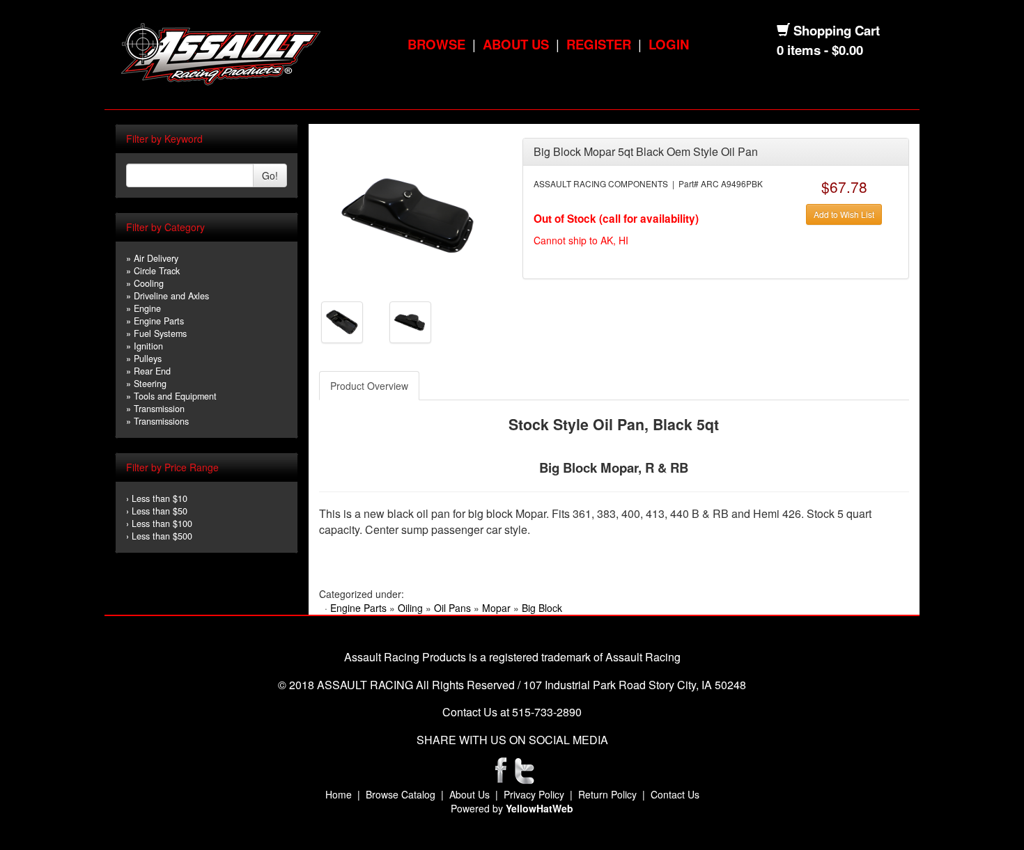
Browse (436, 44)
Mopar (496, 608)
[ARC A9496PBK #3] (410, 321)
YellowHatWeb (539, 808)
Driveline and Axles (171, 296)
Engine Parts (159, 321)
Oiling (410, 608)
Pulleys (148, 358)
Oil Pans (452, 608)
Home (338, 794)
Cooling (149, 283)
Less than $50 (159, 511)
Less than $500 (162, 536)
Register (598, 44)
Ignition (148, 346)
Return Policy (607, 794)
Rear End (152, 371)
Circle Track (157, 271)
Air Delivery (156, 258)
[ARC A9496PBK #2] (342, 321)
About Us (516, 44)
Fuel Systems (160, 333)
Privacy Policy (534, 794)
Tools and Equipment (175, 396)
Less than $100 (162, 523)
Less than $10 (159, 498)
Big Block (542, 608)
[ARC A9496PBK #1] (410, 214)
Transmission (159, 408)
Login (669, 44)
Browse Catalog (400, 794)
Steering (150, 383)
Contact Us (675, 794)
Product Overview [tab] (369, 386)
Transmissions (161, 421)
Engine (147, 308)
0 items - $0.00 (820, 49)
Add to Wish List (844, 214)
